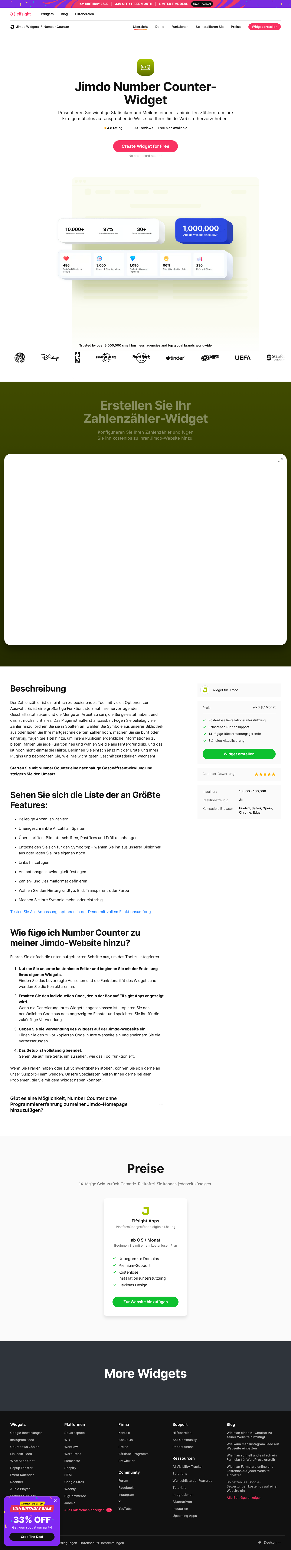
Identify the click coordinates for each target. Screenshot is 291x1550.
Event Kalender (22, 1475)
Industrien (180, 1509)
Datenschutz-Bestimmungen (102, 1543)
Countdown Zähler (24, 1447)
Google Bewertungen (26, 1433)
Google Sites (74, 1482)
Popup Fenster (21, 1468)
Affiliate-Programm (133, 1454)
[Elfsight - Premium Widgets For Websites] (20, 14)
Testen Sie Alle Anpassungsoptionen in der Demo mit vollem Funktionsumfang (80, 911)
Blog (64, 14)
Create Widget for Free (145, 146)
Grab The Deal (32, 1537)
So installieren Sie (210, 27)
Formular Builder (23, 1496)
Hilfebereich (84, 14)
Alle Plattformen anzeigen (87, 1510)
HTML (68, 1475)
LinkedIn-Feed (21, 1454)
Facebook (126, 1488)
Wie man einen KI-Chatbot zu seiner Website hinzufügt (249, 1435)
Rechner (16, 1482)
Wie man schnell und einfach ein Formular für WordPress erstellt (252, 1457)
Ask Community (185, 1440)
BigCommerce (75, 1496)
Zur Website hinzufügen (145, 1302)
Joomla (69, 1503)
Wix (67, 1440)
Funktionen (180, 27)
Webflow (71, 1447)
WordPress (72, 1454)
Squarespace (74, 1433)
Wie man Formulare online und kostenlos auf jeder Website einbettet (250, 1471)
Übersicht (140, 27)
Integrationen (183, 1495)
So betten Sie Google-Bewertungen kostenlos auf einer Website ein (252, 1486)
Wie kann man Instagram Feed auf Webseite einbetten (253, 1446)
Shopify (70, 1468)
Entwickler (126, 1461)
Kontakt (124, 1433)
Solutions (180, 1474)
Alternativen (182, 1502)
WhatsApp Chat (22, 1461)
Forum (123, 1481)
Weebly (70, 1489)
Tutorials (179, 1488)
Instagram (126, 1495)
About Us (125, 1440)
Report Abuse (183, 1447)
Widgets (47, 14)
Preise (236, 27)
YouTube (125, 1509)
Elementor (72, 1461)
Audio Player (20, 1489)
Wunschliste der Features (192, 1481)
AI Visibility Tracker (188, 1467)
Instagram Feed (22, 1440)
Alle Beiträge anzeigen (244, 1498)
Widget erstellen (264, 27)
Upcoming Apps (185, 1516)
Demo (159, 27)
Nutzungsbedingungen (59, 1543)
